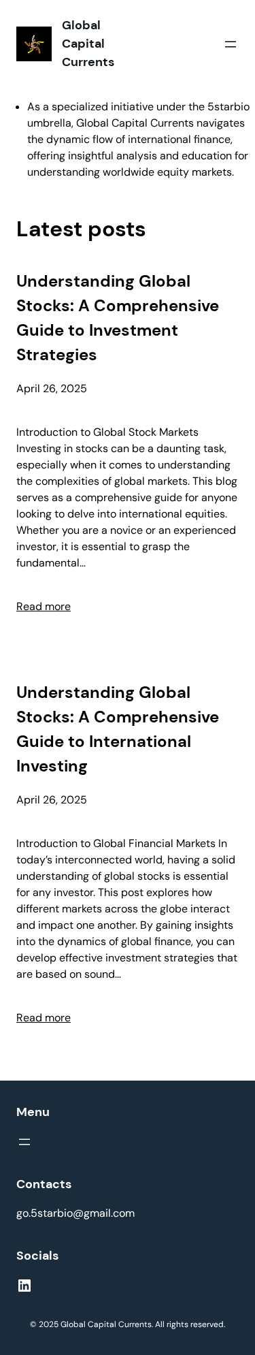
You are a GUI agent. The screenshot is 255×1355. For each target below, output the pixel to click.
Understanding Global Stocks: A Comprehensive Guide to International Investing (117, 729)
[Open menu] (230, 44)
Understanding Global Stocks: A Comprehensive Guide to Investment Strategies (117, 317)
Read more (43, 606)
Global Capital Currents (88, 43)
